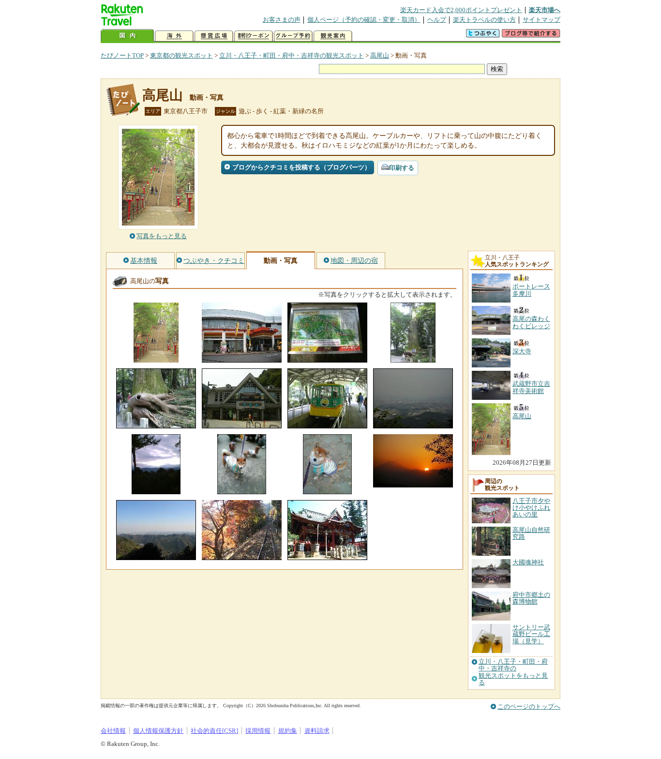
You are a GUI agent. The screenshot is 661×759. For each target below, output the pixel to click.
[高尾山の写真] (156, 358)
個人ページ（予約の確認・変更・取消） (364, 19)
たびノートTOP (122, 55)
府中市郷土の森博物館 (531, 598)
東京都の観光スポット (181, 55)
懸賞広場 (214, 36)
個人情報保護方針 (158, 730)
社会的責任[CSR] (214, 730)
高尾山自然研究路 (531, 533)
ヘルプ (436, 19)
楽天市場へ (544, 10)
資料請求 (317, 730)
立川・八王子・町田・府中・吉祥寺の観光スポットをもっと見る (513, 672)
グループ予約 (293, 36)
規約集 (287, 730)
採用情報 (257, 730)
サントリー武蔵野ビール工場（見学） (531, 634)
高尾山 (379, 55)
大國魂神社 (528, 562)
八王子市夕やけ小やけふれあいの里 (531, 507)
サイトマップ (541, 19)
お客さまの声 (281, 19)
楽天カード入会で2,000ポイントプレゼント (461, 10)
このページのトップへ (528, 706)
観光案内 (333, 36)
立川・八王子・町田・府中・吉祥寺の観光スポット (291, 55)
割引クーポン (253, 36)
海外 (174, 36)
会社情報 (113, 730)
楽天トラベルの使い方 (484, 19)
